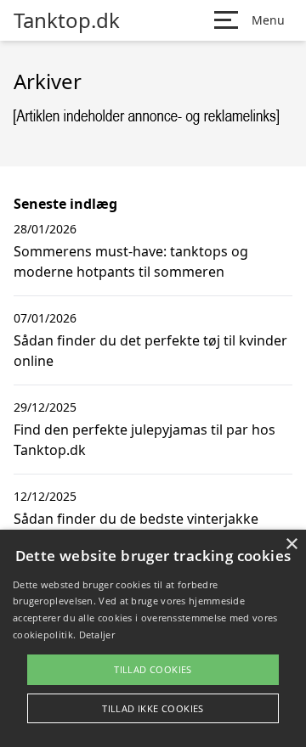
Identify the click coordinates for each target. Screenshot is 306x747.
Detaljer (97, 634)
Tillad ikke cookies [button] (153, 708)
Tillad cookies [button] (153, 669)
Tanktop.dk (67, 20)
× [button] (291, 544)
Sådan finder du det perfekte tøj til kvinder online (150, 350)
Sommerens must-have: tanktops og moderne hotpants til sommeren (131, 261)
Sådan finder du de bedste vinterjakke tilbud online (136, 528)
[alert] (153, 638)
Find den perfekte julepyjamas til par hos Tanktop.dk (144, 439)
